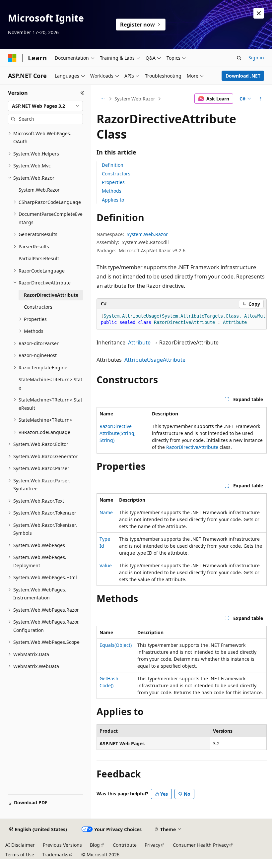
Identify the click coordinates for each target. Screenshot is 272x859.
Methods (111, 191)
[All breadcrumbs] (102, 98)
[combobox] (45, 106)
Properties (113, 182)
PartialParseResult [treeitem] (39, 258)
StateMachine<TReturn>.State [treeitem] (50, 383)
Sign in (256, 57)
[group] (182, 319)
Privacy (152, 845)
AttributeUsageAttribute (154, 359)
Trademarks (55, 854)
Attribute (139, 342)
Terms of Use (19, 854)
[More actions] (261, 98)
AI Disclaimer (20, 845)
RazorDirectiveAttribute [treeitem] (51, 295)
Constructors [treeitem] (38, 307)
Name (106, 512)
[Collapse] (82, 93)
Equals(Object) (116, 645)
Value (106, 565)
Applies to (113, 200)
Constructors (116, 173)
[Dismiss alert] (258, 13)
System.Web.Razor (134, 98)
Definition (112, 165)
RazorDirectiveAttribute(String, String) (118, 433)
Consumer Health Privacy (201, 845)
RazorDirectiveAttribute (192, 447)
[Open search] (239, 58)
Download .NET (243, 76)
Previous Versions (62, 845)
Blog (95, 845)
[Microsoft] (12, 58)
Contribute (125, 845)
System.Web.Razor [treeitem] (39, 190)
